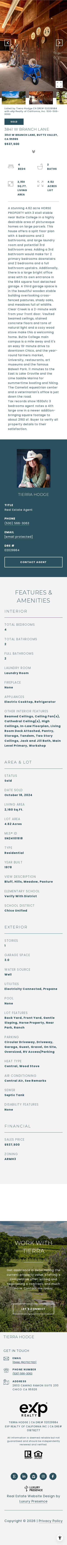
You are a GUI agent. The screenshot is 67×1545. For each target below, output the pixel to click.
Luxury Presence (33, 1501)
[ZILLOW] (33, 1476)
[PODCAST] (14, 1476)
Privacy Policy (51, 1521)
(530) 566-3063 (16, 523)
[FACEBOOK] (52, 1476)
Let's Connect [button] (33, 1309)
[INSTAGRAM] (43, 1476)
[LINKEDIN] (24, 1476)
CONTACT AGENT (33, 562)
